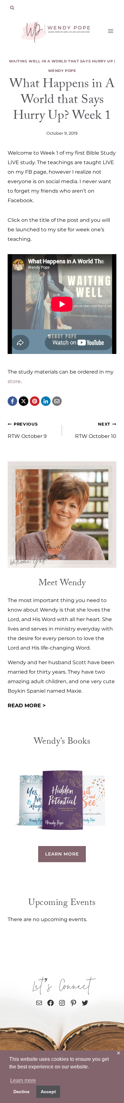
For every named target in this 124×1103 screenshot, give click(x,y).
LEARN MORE (62, 854)
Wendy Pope (62, 70)
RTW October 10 (95, 430)
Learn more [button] (23, 1080)
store (14, 381)
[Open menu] (110, 31)
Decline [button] (21, 1091)
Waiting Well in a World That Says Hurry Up (61, 61)
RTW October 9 (27, 430)
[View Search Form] (12, 7)
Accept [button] (48, 1091)
